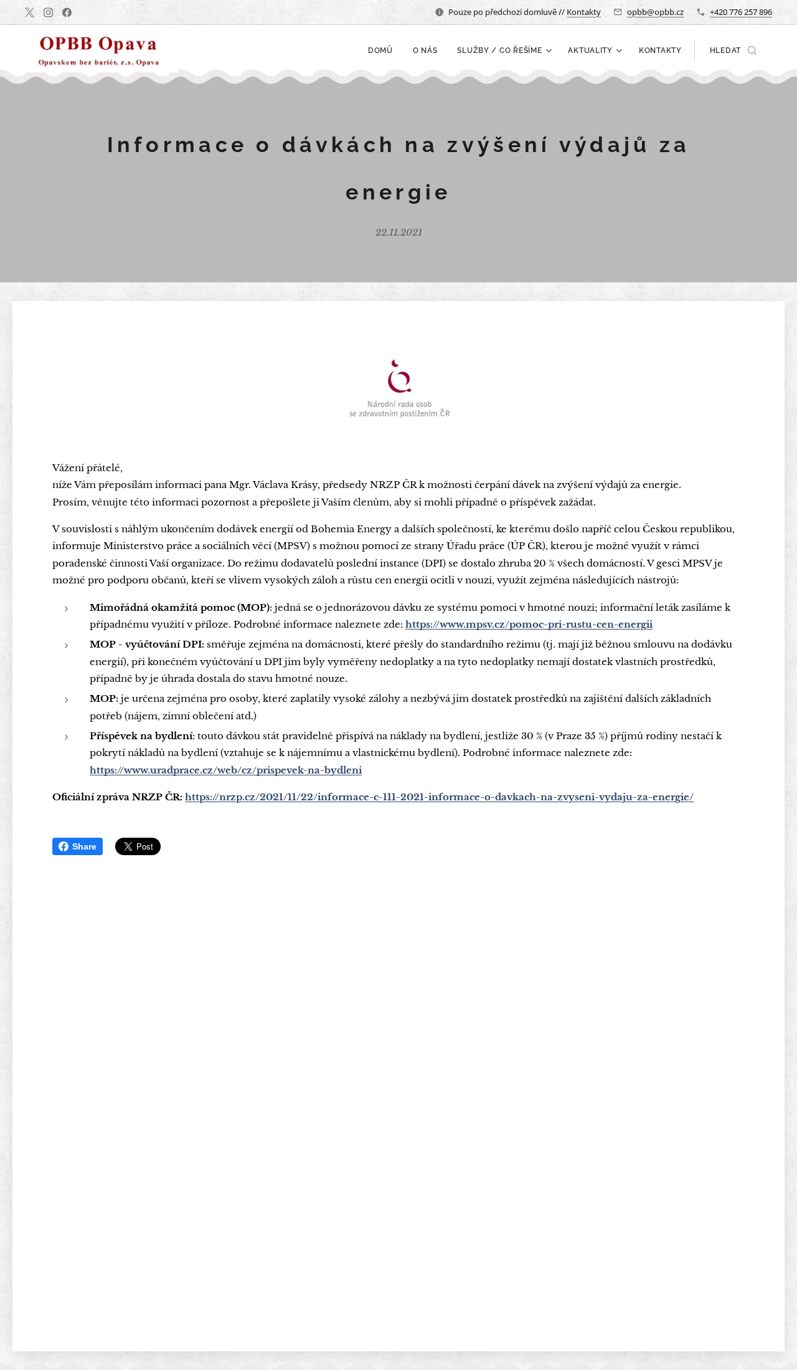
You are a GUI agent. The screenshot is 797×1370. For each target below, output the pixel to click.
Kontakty (584, 11)
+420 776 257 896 (741, 11)
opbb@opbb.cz (655, 11)
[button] (733, 50)
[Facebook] (67, 12)
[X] (29, 12)
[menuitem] (384, 50)
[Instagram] (48, 12)
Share (84, 846)
